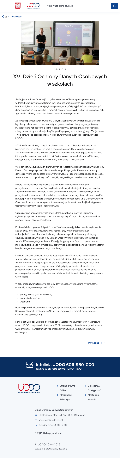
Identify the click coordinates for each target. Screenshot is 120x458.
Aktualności (16, 16)
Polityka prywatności (51, 433)
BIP (37, 433)
